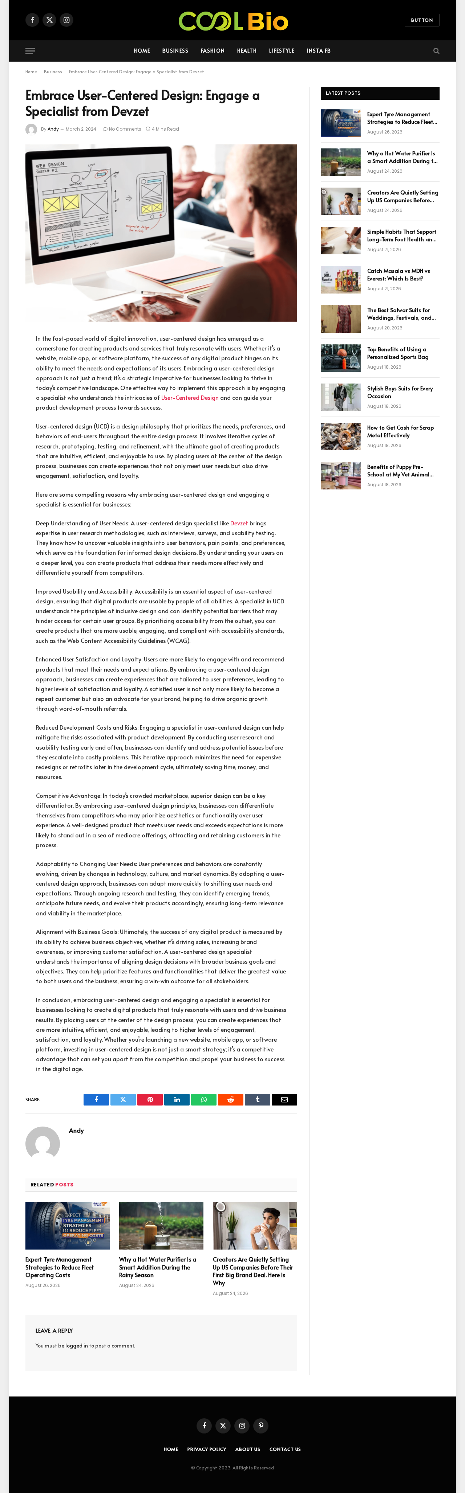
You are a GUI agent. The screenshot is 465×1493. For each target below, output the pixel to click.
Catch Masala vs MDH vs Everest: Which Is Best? (398, 274)
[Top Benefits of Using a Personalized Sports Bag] (341, 358)
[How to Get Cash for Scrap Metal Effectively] (341, 436)
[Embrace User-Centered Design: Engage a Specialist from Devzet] (161, 233)
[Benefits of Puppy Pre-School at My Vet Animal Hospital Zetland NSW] (341, 475)
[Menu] (30, 51)
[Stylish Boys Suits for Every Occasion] (341, 397)
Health (247, 50)
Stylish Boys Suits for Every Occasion (400, 391)
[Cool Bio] (232, 20)
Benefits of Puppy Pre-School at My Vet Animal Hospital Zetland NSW (398, 470)
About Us (247, 1449)
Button (422, 20)
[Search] (436, 51)
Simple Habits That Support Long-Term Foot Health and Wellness (401, 235)
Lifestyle (281, 50)
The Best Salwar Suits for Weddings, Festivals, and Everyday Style (399, 313)
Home (142, 50)
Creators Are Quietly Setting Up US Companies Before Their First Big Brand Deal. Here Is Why (253, 1271)
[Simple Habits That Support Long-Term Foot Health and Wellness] (341, 240)
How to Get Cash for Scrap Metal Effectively (400, 431)
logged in (76, 1345)
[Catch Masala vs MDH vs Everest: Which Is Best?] (341, 280)
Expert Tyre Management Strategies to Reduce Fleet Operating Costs (59, 1267)
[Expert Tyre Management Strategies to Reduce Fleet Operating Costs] (67, 1226)
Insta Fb (319, 50)
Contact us (285, 1449)
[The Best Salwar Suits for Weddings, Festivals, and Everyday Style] (341, 319)
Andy (53, 129)
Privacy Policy (206, 1449)
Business (175, 50)
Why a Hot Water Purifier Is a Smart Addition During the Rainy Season (157, 1267)
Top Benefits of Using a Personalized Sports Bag (398, 352)
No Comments (125, 129)
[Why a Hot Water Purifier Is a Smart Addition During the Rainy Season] (161, 1226)
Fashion (213, 50)
